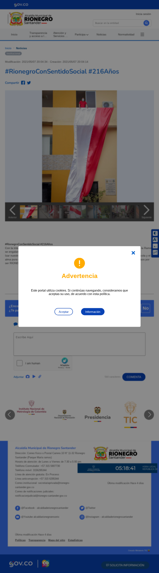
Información (92, 311)
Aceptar (64, 311)
